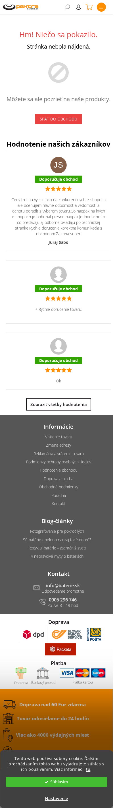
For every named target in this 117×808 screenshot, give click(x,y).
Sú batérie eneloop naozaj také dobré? (57, 539)
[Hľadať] (67, 7)
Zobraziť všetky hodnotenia (58, 404)
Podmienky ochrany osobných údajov (58, 462)
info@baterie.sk (63, 585)
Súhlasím (59, 781)
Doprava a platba (58, 478)
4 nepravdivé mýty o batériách (57, 556)
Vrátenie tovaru (58, 437)
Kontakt (58, 503)
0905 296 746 (63, 600)
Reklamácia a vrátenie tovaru (59, 453)
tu (88, 769)
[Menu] (101, 7)
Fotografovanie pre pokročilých (57, 531)
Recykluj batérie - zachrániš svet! (57, 548)
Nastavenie (56, 798)
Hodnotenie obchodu (59, 470)
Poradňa (58, 495)
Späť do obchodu (58, 119)
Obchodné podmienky (58, 487)
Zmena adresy (58, 445)
